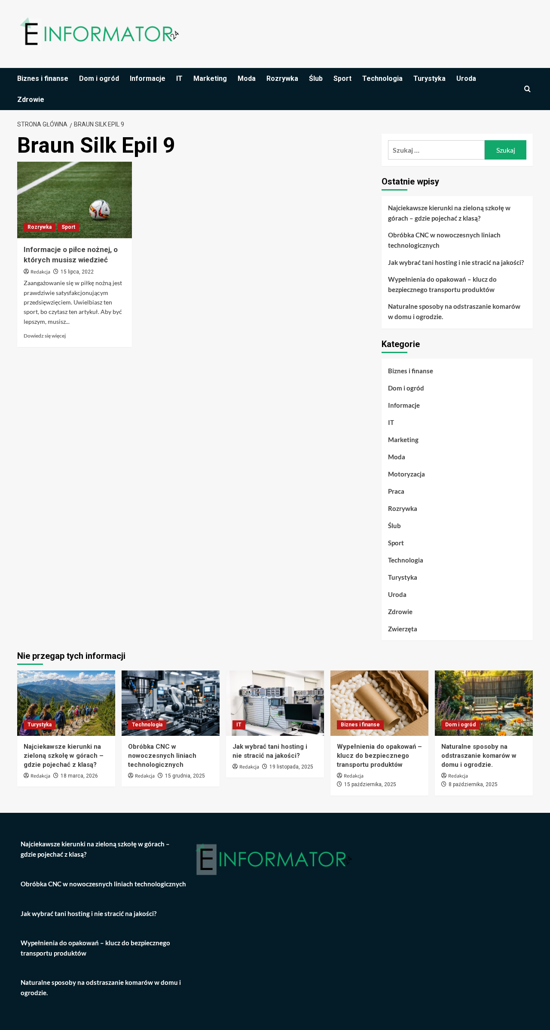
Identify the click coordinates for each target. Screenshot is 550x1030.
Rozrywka (282, 78)
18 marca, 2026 (79, 776)
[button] (527, 88)
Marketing (210, 78)
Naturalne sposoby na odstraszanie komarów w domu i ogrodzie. (454, 311)
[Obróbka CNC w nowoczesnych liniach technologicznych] (171, 703)
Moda (247, 78)
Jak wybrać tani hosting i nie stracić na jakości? (456, 262)
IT (179, 78)
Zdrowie (30, 99)
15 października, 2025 (370, 784)
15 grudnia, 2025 (185, 776)
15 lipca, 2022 (77, 272)
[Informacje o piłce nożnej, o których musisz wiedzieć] (74, 200)
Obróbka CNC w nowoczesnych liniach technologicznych (444, 240)
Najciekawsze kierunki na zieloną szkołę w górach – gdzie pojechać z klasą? (449, 213)
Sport (342, 78)
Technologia (382, 78)
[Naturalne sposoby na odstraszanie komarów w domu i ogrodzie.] (484, 703)
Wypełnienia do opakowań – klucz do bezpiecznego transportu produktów (442, 284)
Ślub (316, 78)
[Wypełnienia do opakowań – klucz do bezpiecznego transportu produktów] (379, 703)
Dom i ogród (99, 78)
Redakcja (40, 272)
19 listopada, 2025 (291, 767)
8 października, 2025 (473, 784)
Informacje (147, 78)
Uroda (466, 78)
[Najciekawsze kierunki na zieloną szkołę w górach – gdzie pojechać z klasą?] (66, 703)
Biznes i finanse (42, 78)
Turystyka (429, 78)
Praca (396, 491)
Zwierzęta (402, 629)
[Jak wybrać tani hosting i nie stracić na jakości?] (275, 703)
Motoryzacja (406, 474)
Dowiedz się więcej (45, 335)
